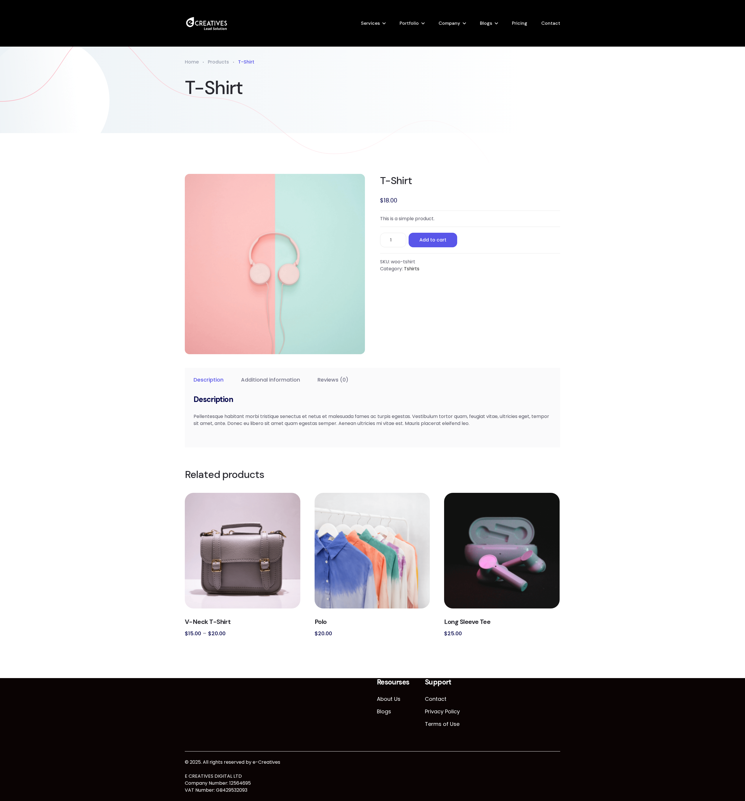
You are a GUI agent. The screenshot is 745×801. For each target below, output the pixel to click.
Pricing (519, 23)
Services (370, 23)
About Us (388, 699)
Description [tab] (209, 379)
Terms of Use (442, 724)
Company (449, 23)
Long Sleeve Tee (467, 621)
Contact (550, 23)
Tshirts (411, 268)
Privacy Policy (442, 711)
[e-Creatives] (206, 23)
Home (192, 62)
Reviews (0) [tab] (332, 379)
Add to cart (432, 240)
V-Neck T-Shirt (207, 621)
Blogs (486, 23)
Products (218, 62)
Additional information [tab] (270, 379)
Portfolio (409, 23)
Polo (321, 621)
